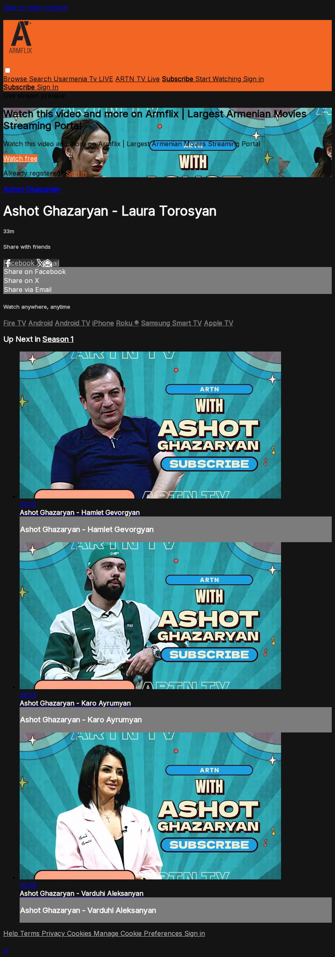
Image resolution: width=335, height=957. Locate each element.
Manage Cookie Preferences (139, 933)
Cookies (80, 933)
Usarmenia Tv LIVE (83, 79)
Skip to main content (35, 7)
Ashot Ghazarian (31, 189)
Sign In (47, 87)
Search (41, 79)
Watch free (20, 158)
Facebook (19, 263)
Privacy (54, 933)
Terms (31, 933)
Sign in (253, 79)
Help (11, 933)
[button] (7, 70)
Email (51, 263)
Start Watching (219, 79)
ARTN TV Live (137, 79)
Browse (16, 79)
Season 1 (58, 339)
